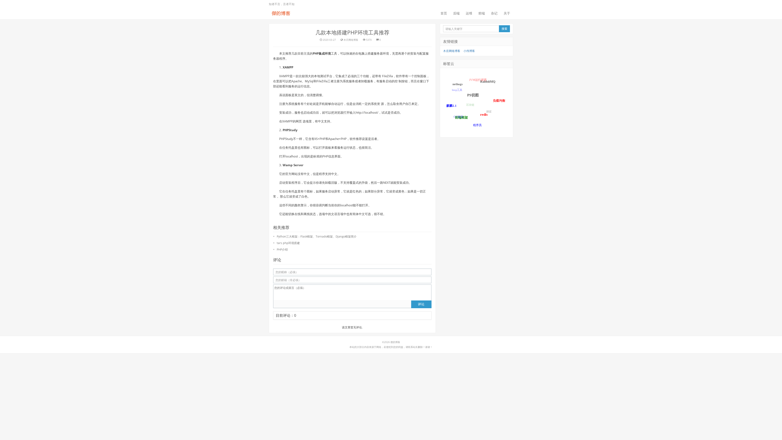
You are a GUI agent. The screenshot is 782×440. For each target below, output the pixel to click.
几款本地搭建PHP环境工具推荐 (352, 32)
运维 (469, 13)
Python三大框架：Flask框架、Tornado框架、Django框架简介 (317, 236)
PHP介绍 (282, 249)
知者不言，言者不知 (281, 4)
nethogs (458, 84)
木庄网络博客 (451, 51)
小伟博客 (469, 51)
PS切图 (473, 95)
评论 (421, 304)
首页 (443, 13)
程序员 (477, 125)
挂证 (489, 111)
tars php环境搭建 (288, 243)
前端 (481, 13)
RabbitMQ (487, 81)
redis (484, 115)
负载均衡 (499, 100)
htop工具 (457, 89)
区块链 (470, 104)
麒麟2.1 (451, 105)
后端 (456, 13)
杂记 (494, 13)
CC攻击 (458, 116)
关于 (507, 13)
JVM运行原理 (478, 79)
